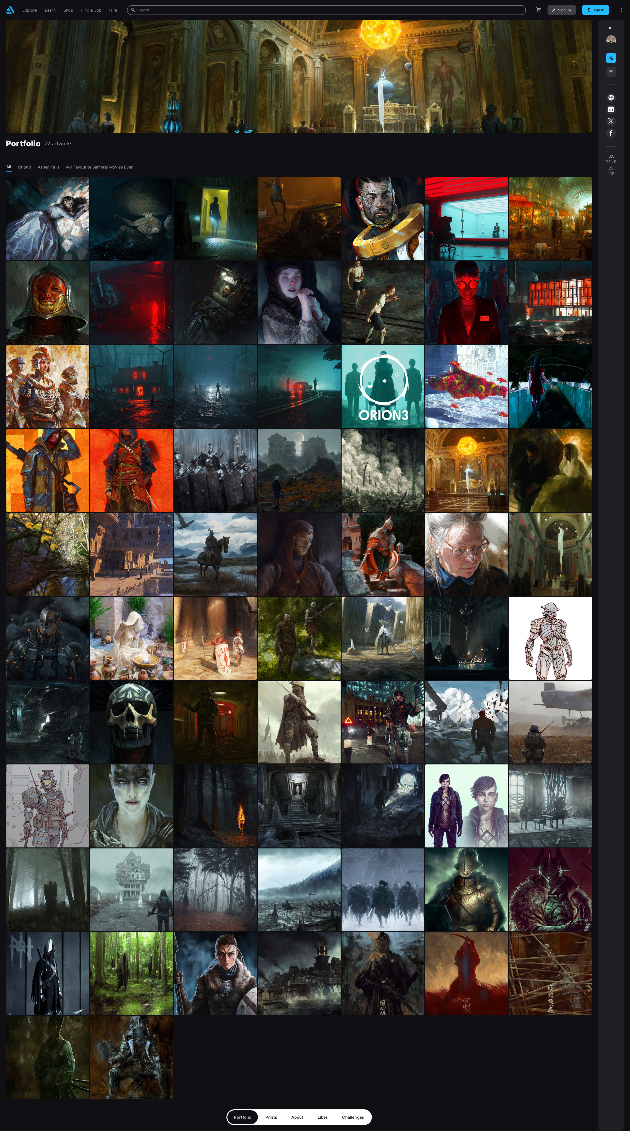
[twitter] (611, 121)
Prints (271, 1117)
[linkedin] (611, 110)
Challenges (353, 1117)
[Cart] (539, 10)
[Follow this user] (611, 58)
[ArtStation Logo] (10, 10)
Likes (323, 1117)
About (297, 1117)
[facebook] (611, 133)
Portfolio (242, 1117)
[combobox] (326, 10)
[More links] (621, 10)
